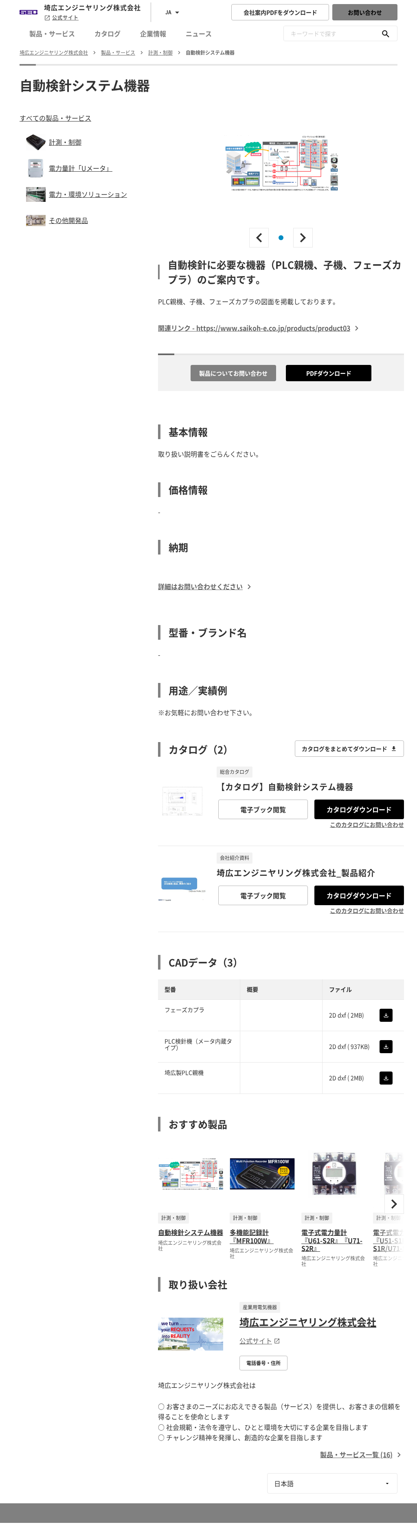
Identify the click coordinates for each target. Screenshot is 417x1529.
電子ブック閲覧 (263, 809)
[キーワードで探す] (385, 33)
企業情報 (153, 33)
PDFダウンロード (328, 373)
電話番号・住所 (263, 1363)
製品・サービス (52, 33)
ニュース (199, 33)
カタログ (107, 33)
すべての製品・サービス (55, 118)
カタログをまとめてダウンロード (344, 749)
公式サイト (65, 17)
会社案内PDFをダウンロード (280, 12)
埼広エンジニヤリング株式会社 (307, 1322)
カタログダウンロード (359, 809)
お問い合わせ (365, 12)
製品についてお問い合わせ (233, 373)
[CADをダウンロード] (386, 1015)
